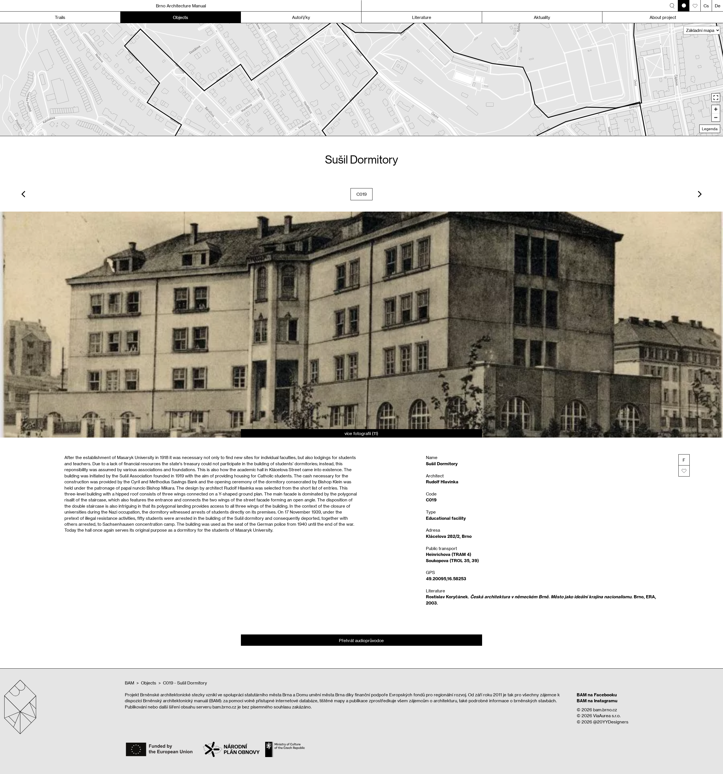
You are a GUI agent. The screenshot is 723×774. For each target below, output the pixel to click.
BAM (129, 682)
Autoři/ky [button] (301, 17)
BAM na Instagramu (597, 700)
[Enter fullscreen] (716, 98)
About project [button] (663, 17)
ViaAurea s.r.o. (606, 715)
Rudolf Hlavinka (442, 481)
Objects (148, 682)
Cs (706, 5)
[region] (361, 79)
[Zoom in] (716, 109)
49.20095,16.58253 (446, 578)
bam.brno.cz (605, 709)
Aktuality (542, 17)
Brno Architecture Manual (181, 5)
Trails (60, 17)
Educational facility (446, 518)
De (717, 5)
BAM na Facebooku (597, 694)
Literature (421, 17)
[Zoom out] (716, 117)
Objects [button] (180, 17)
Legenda (710, 129)
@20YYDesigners (610, 721)
